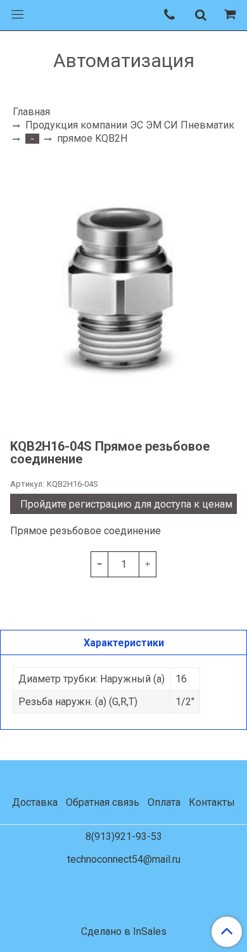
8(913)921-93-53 (124, 836)
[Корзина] (232, 15)
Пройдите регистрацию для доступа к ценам (126, 504)
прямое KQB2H (92, 138)
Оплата (164, 802)
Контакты (212, 802)
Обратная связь (102, 802)
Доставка (35, 802)
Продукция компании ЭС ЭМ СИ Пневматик (129, 125)
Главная (31, 112)
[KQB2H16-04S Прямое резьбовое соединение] (123, 291)
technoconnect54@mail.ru (123, 859)
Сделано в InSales (124, 932)
